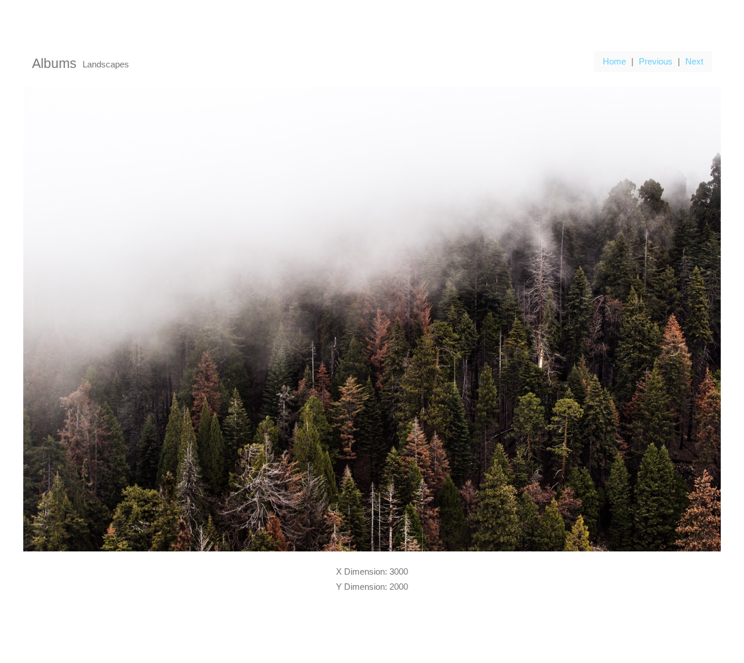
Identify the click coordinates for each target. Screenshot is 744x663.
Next (694, 61)
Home (614, 61)
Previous (656, 61)
